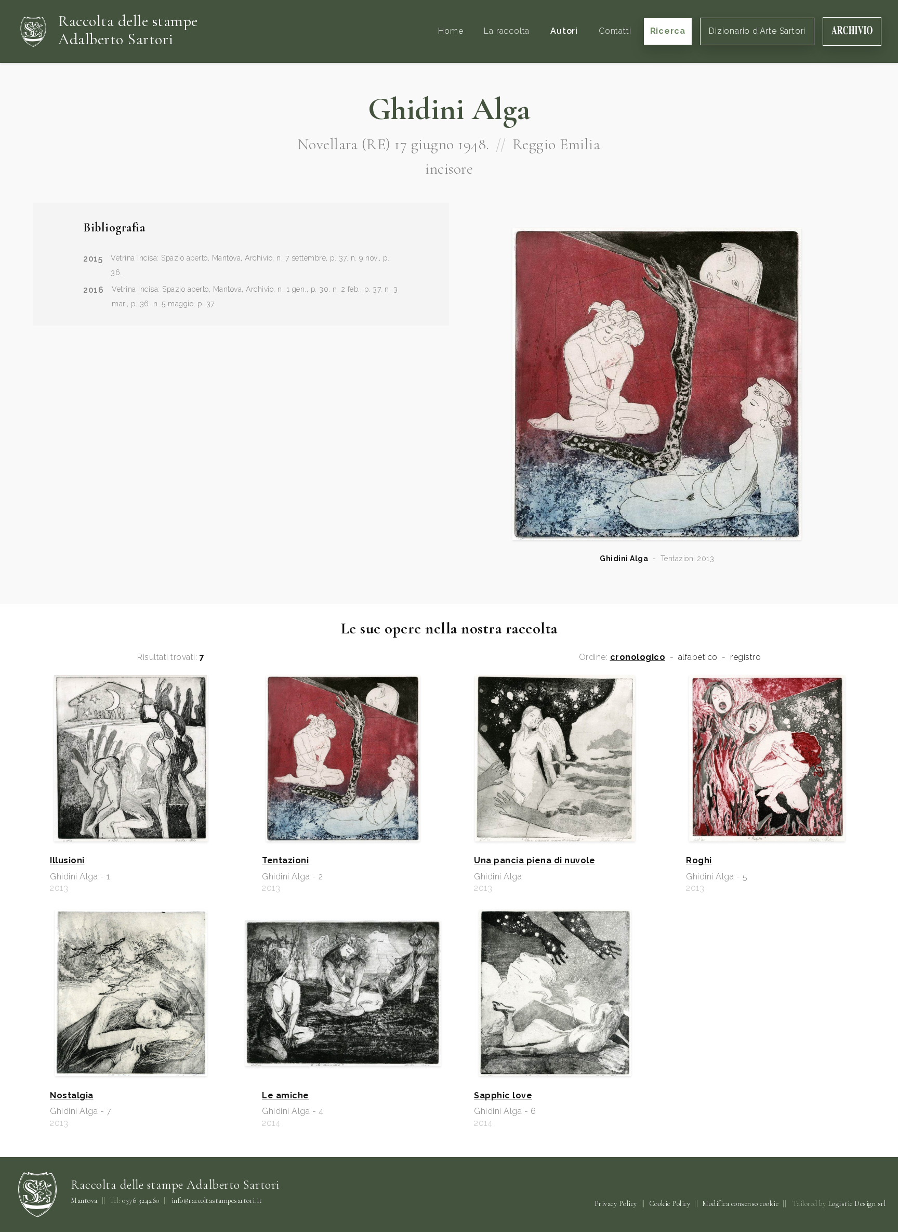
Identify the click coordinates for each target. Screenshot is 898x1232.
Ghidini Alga (624, 558)
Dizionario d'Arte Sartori (757, 31)
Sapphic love (503, 1095)
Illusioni (67, 860)
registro (745, 657)
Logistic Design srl (857, 1203)
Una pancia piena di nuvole (534, 860)
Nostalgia (72, 1095)
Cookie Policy (670, 1203)
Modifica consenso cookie (740, 1203)
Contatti (615, 31)
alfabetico (698, 657)
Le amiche (285, 1095)
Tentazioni (285, 860)
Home (450, 31)
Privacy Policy (616, 1203)
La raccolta (507, 31)
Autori (564, 31)
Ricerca (668, 31)
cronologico (638, 657)
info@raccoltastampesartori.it (216, 1201)
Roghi (699, 860)
